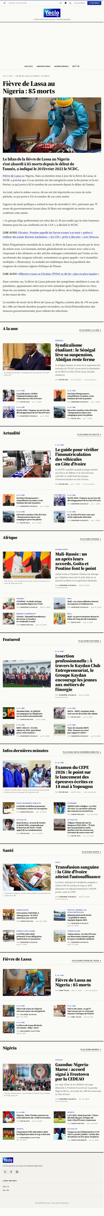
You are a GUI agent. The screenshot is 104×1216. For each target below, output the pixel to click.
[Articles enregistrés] (65, 3)
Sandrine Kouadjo (67, 585)
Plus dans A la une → (90, 330)
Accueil (29, 66)
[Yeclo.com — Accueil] (8, 1160)
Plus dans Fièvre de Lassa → (86, 961)
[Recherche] (61, 3)
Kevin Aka (63, 380)
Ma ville (6, 1190)
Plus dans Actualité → (89, 434)
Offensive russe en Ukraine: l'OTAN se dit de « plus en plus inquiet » (59, 274)
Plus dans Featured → (89, 641)
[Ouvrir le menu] (4, 3)
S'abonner (94, 3)
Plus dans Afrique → (90, 539)
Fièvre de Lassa (12, 176)
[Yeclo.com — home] (52, 13)
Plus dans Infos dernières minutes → (82, 752)
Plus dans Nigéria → (91, 1049)
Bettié (75, 66)
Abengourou (44, 66)
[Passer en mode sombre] (70, 3)
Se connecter (79, 3)
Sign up (6, 1186)
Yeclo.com (7, 76)
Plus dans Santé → (91, 852)
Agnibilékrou (61, 66)
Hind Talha (64, 990)
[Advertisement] (52, 43)
